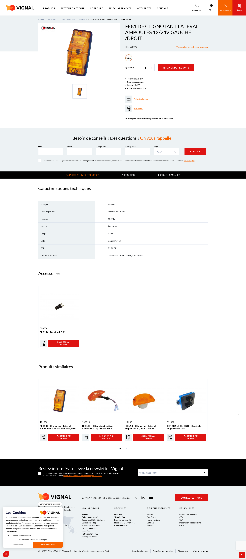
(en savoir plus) (189, 161)
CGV (181, 517)
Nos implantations (89, 536)
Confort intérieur (121, 525)
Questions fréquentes (188, 514)
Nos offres (86, 531)
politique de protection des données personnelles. (82, 476)
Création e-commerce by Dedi (95, 551)
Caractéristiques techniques (82, 175)
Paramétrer (18, 545)
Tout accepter (47, 545)
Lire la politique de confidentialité (18, 536)
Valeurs (85, 514)
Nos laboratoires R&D (91, 525)
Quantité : (130, 67)
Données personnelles (163, 551)
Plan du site (183, 551)
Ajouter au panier (64, 343)
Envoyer (195, 151)
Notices (150, 514)
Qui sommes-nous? (90, 517)
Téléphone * (101, 146)
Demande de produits (175, 68)
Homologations (153, 520)
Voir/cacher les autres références (192, 47)
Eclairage (118, 514)
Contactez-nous (191, 498)
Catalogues (151, 523)
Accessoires (129, 175)
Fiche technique (141, 99)
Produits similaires (169, 175)
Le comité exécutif (89, 528)
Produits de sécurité (122, 520)
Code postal (131, 146)
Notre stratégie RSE (90, 534)
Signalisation (119, 517)
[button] (6, 554)
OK (204, 472)
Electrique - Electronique (124, 523)
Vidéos (150, 525)
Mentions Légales (140, 551)
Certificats (151, 517)
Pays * (157, 146)
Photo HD (138, 108)
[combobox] (166, 151)
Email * (70, 146)
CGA (181, 520)
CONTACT (162, 8)
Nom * (41, 146)
